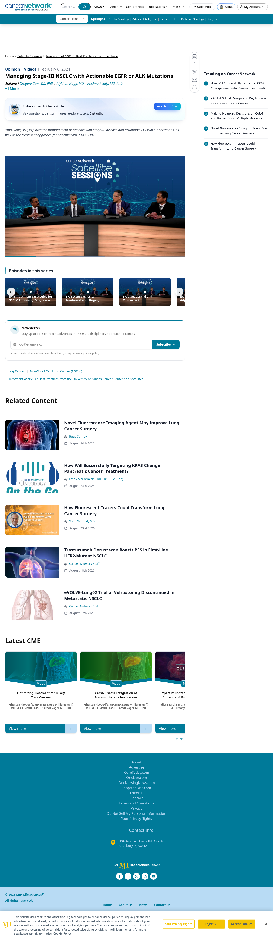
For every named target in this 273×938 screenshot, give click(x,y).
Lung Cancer (16, 371)
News (98, 7)
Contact (136, 798)
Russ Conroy (78, 436)
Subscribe (163, 344)
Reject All (211, 924)
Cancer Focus (69, 19)
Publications (156, 7)
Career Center (168, 19)
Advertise (136, 767)
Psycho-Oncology (119, 19)
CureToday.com (136, 772)
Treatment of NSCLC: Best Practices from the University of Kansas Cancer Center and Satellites (76, 379)
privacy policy (91, 353)
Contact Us (162, 905)
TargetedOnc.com (136, 787)
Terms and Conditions (136, 803)
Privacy (136, 808)
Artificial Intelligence (144, 19)
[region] (136, 924)
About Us (125, 905)
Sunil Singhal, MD (82, 521)
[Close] (266, 924)
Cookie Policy (62, 933)
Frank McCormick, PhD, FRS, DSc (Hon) (96, 479)
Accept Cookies (241, 924)
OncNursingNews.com (136, 782)
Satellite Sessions (29, 56)
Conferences (135, 7)
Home (9, 56)
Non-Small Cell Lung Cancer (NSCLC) (56, 371)
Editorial (136, 793)
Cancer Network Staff (84, 564)
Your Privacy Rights (136, 818)
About (136, 762)
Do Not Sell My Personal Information (136, 813)
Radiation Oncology (192, 19)
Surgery (212, 19)
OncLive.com (136, 777)
